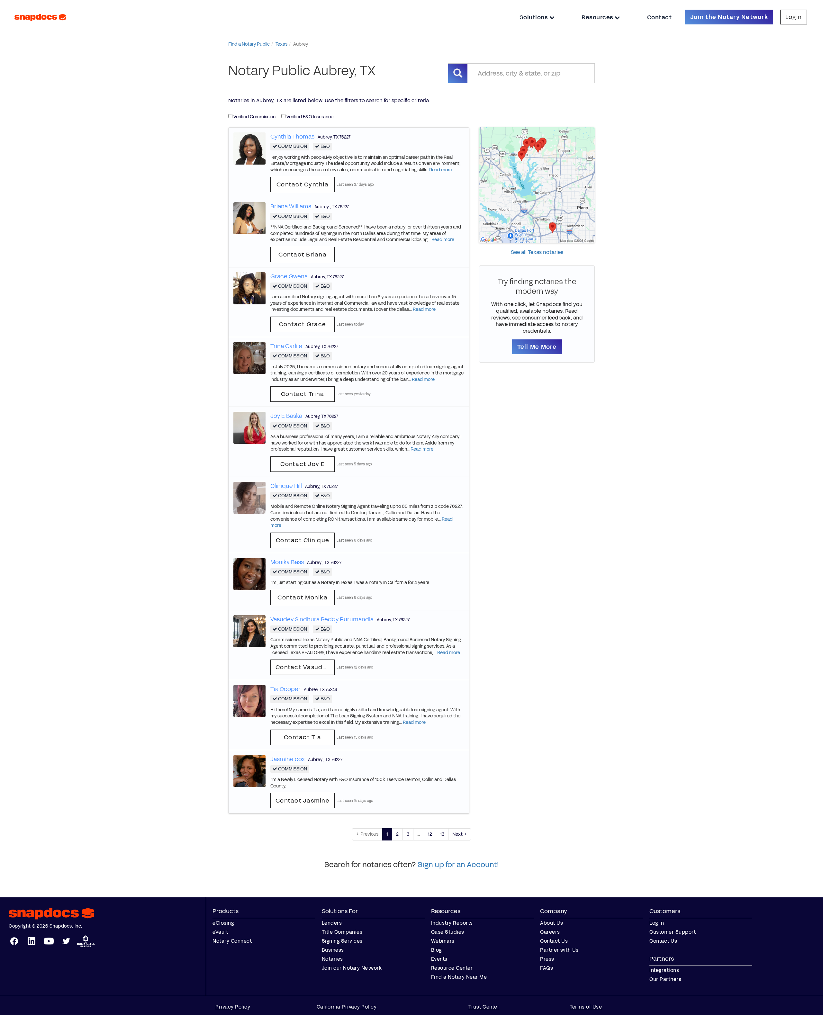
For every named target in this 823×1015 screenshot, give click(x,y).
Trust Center (483, 1006)
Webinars (443, 941)
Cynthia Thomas (292, 136)
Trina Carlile (286, 346)
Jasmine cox (287, 759)
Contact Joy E (302, 464)
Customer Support (672, 932)
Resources (598, 17)
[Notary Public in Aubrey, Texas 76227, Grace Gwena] (249, 288)
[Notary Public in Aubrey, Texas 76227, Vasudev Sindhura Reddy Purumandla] (249, 630)
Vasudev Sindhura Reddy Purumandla (322, 619)
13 (442, 834)
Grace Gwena (289, 276)
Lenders (332, 923)
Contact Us (554, 941)
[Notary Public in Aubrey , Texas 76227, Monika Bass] (249, 573)
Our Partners (665, 979)
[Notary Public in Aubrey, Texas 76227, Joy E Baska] (249, 427)
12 (430, 834)
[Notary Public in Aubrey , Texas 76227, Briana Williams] (249, 218)
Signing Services (342, 941)
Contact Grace (302, 324)
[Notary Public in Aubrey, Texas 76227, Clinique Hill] (249, 497)
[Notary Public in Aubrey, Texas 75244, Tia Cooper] (249, 701)
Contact (659, 17)
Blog (436, 950)
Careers (550, 932)
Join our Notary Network (352, 968)
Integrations (664, 970)
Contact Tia (302, 737)
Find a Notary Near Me (459, 977)
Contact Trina (302, 394)
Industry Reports (452, 923)
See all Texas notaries (537, 252)
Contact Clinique (302, 540)
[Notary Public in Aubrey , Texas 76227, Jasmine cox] (249, 770)
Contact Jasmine (303, 800)
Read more (440, 170)
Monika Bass (287, 562)
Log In (656, 923)
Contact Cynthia (302, 184)
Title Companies (342, 932)
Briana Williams (290, 206)
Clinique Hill (286, 486)
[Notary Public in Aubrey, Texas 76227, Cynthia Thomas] (249, 148)
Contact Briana (302, 254)
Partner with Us (559, 950)
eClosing (223, 923)
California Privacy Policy (347, 1006)
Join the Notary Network (729, 17)
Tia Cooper (285, 689)
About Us (551, 923)
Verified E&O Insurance (309, 117)
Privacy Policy (232, 1006)
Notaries (332, 959)
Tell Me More (537, 347)
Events (439, 959)
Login (793, 17)
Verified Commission (254, 117)
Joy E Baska (286, 416)
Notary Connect (232, 941)
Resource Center (452, 968)
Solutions (534, 17)
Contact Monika (302, 597)
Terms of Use (586, 1006)
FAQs (546, 968)
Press (547, 959)
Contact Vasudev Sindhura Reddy (305, 667)
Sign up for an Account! (458, 864)
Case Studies (447, 932)
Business (333, 950)
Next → (459, 834)
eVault (220, 932)
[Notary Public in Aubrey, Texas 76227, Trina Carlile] (249, 357)
